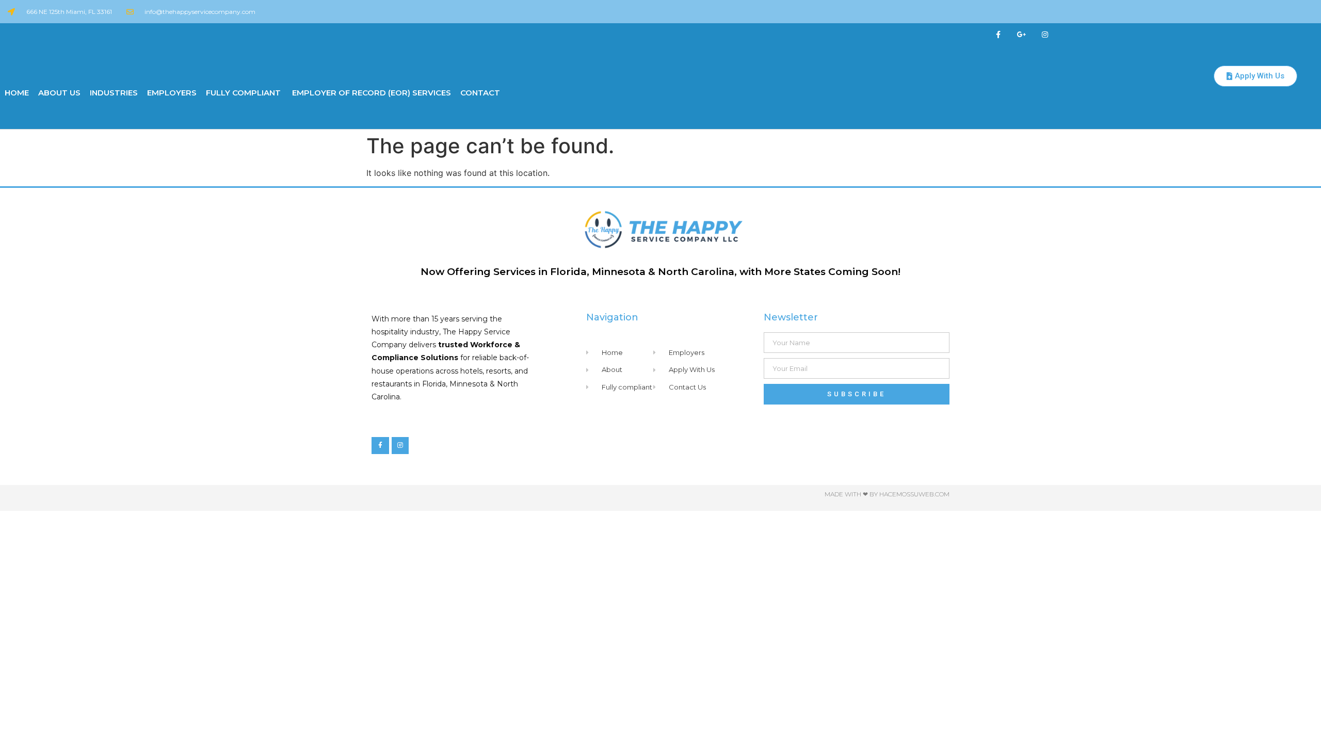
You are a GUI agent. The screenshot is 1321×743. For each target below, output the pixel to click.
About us (59, 93)
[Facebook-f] (998, 34)
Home (17, 93)
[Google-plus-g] (1021, 34)
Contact (480, 93)
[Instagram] (1044, 34)
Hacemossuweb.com (914, 494)
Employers (172, 93)
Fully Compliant (243, 93)
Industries (114, 93)
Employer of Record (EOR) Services (370, 93)
